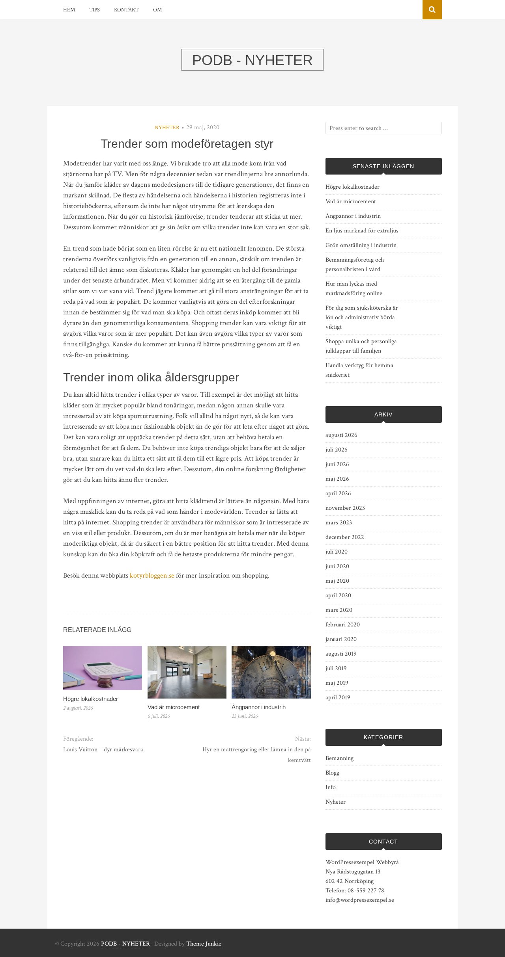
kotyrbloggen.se (152, 575)
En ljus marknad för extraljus (361, 231)
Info (330, 787)
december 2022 (344, 537)
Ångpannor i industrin (259, 707)
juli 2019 (336, 668)
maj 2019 (336, 683)
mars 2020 (338, 610)
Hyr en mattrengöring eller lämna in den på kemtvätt (256, 754)
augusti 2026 (341, 435)
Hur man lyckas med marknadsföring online (353, 288)
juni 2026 (337, 464)
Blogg (332, 773)
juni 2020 (337, 566)
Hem (69, 9)
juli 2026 (336, 450)
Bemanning (339, 758)
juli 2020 (336, 552)
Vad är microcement (174, 707)
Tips (94, 9)
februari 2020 (342, 625)
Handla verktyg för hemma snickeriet (359, 370)
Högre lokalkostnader (90, 698)
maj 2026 (337, 479)
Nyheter (167, 127)
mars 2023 (338, 522)
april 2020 (338, 595)
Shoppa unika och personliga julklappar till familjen (361, 346)
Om (157, 9)
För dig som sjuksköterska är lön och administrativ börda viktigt (361, 317)
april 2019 (337, 697)
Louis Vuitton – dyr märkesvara (103, 749)
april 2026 (338, 493)
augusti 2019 (341, 654)
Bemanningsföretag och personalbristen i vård (354, 264)
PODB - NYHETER (125, 944)
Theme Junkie (203, 944)
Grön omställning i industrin (361, 245)
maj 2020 (337, 581)
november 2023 (345, 508)
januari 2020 (341, 639)
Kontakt (126, 9)
